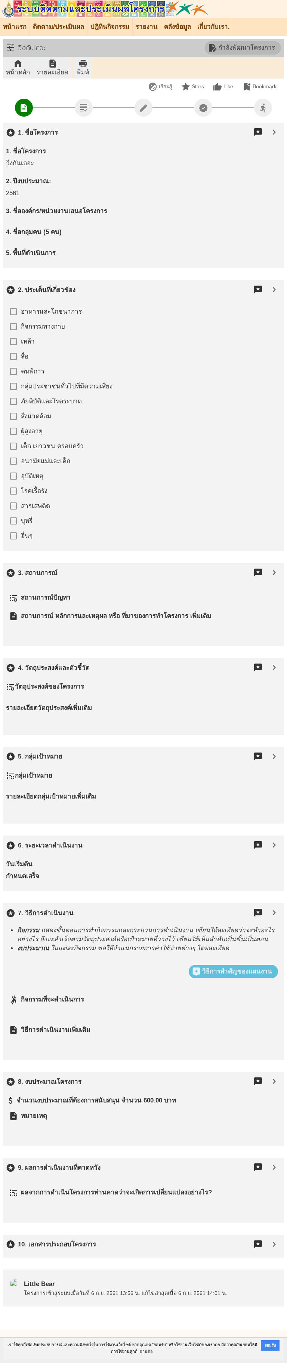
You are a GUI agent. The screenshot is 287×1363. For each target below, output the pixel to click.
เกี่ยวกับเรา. (213, 26)
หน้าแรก (15, 26)
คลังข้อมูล (177, 26)
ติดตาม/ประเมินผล (58, 26)
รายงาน (147, 26)
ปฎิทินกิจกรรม (109, 26)
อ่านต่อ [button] (146, 1351)
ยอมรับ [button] (270, 1345)
